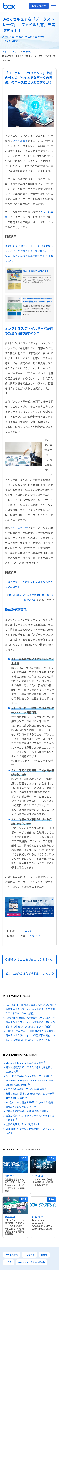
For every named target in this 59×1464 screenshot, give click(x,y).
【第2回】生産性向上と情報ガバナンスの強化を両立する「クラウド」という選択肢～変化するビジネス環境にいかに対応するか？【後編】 (31, 1022)
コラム (28, 930)
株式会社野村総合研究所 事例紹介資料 (26, 1111)
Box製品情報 (12, 1254)
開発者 (44, 1254)
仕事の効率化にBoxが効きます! (22, 1124)
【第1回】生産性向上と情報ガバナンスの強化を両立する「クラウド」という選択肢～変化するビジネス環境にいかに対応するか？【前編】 (31, 1035)
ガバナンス (34, 936)
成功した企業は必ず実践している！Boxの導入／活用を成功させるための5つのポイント (31, 973)
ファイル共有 (20, 140)
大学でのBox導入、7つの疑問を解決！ (26, 1089)
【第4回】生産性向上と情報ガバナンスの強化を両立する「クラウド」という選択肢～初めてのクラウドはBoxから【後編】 (31, 1009)
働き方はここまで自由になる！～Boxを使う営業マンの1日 (32, 959)
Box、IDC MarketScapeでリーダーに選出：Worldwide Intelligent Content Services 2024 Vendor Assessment (29, 1080)
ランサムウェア (19, 528)
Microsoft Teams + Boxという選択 (25, 1062)
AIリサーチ (29, 1254)
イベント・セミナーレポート (31, 1262)
